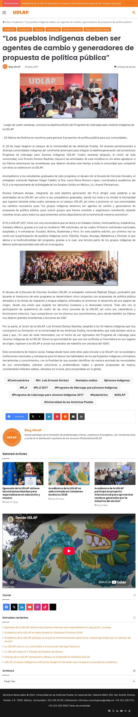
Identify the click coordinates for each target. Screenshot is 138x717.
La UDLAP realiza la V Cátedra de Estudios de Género (34, 651)
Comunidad (53, 29)
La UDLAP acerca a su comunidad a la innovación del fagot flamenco (42, 646)
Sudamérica (100, 394)
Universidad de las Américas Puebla (69, 402)
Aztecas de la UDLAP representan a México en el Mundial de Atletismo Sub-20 (47, 657)
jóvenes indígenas (118, 380)
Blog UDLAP (15, 66)
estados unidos (87, 380)
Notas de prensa (72, 29)
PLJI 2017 (41, 387)
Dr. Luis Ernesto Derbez (53, 380)
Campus (38, 29)
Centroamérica (19, 380)
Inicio (8, 22)
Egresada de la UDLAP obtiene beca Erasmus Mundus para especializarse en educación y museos (21, 493)
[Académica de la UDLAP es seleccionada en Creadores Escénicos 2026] (68, 473)
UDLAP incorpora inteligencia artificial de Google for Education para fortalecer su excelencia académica (61, 662)
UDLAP (120, 394)
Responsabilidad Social (97, 29)
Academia (17, 22)
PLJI (24, 387)
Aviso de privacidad (80, 705)
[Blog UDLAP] (20, 12)
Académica (24, 29)
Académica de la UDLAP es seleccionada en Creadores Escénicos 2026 (65, 491)
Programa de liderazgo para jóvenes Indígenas (86, 387)
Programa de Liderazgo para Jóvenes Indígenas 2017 (49, 394)
